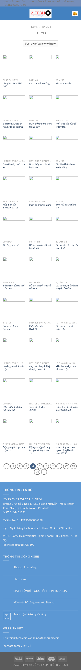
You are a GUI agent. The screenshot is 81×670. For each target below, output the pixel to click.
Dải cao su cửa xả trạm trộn (65, 327)
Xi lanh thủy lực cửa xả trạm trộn (66, 368)
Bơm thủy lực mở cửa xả (14, 165)
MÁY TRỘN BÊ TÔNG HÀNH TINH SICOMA (40, 590)
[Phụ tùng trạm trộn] (40, 13)
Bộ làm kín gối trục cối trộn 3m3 (40, 246)
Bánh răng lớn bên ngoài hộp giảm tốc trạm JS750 (65, 450)
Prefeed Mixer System (10, 327)
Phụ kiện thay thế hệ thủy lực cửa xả (39, 368)
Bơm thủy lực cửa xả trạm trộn (39, 165)
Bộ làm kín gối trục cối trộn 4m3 (40, 287)
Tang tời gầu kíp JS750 (37, 408)
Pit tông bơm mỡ (11, 245)
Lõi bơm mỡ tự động (39, 83)
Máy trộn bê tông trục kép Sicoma (34, 602)
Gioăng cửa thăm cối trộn (13, 368)
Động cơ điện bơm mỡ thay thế (12, 408)
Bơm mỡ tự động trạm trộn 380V (40, 125)
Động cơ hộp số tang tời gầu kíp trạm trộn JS (39, 450)
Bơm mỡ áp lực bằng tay (66, 206)
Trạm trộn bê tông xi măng (30, 614)
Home (34, 26)
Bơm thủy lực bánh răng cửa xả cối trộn (13, 125)
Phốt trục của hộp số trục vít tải (66, 125)
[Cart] (75, 13)
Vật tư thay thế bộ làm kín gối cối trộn (67, 287)
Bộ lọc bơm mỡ (63, 83)
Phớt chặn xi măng (25, 567)
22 (66, 466)
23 (73, 466)
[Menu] (5, 13)
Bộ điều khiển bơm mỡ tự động (65, 165)
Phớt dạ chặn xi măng (40, 204)
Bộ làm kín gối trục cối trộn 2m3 (14, 287)
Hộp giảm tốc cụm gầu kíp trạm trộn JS (67, 408)
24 (37, 471)
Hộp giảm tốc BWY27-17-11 (10, 206)
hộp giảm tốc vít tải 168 (12, 84)
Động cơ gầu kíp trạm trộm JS (14, 449)
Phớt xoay (20, 579)
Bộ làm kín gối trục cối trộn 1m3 (67, 246)
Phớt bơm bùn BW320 (36, 327)
